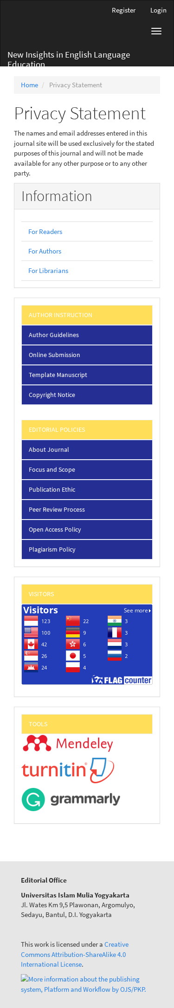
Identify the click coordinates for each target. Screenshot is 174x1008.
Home (29, 84)
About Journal (49, 449)
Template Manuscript (58, 375)
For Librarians (48, 270)
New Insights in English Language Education (68, 57)
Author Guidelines (54, 335)
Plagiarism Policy (52, 549)
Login (158, 10)
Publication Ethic (52, 489)
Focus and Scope (52, 469)
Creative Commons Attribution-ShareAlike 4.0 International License (75, 954)
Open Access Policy (55, 529)
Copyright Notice (52, 394)
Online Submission (54, 355)
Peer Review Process (57, 509)
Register (123, 10)
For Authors (44, 251)
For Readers (45, 231)
